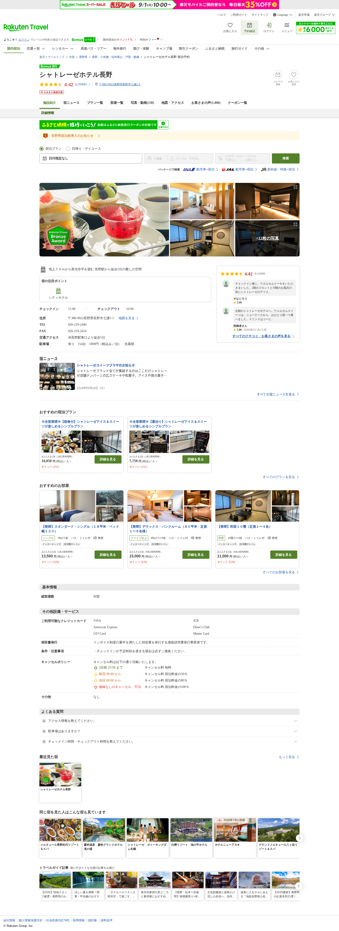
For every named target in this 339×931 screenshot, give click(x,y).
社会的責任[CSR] (57, 920)
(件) (81, 84)
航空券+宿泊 (205, 169)
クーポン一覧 (237, 102)
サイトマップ (260, 14)
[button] (78, 765)
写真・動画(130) (142, 102)
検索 (285, 158)
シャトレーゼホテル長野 (75, 74)
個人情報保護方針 (31, 920)
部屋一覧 (116, 102)
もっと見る (287, 757)
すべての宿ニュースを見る (276, 394)
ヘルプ (221, 14)
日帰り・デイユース (86, 148)
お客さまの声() (205, 102)
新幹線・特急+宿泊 (281, 169)
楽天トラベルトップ (51, 57)
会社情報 (9, 920)
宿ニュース (71, 102)
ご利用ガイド (238, 14)
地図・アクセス (172, 102)
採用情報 (79, 920)
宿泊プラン (53, 148)
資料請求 (107, 920)
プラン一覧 (95, 102)
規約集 (92, 920)
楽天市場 (303, 14)
